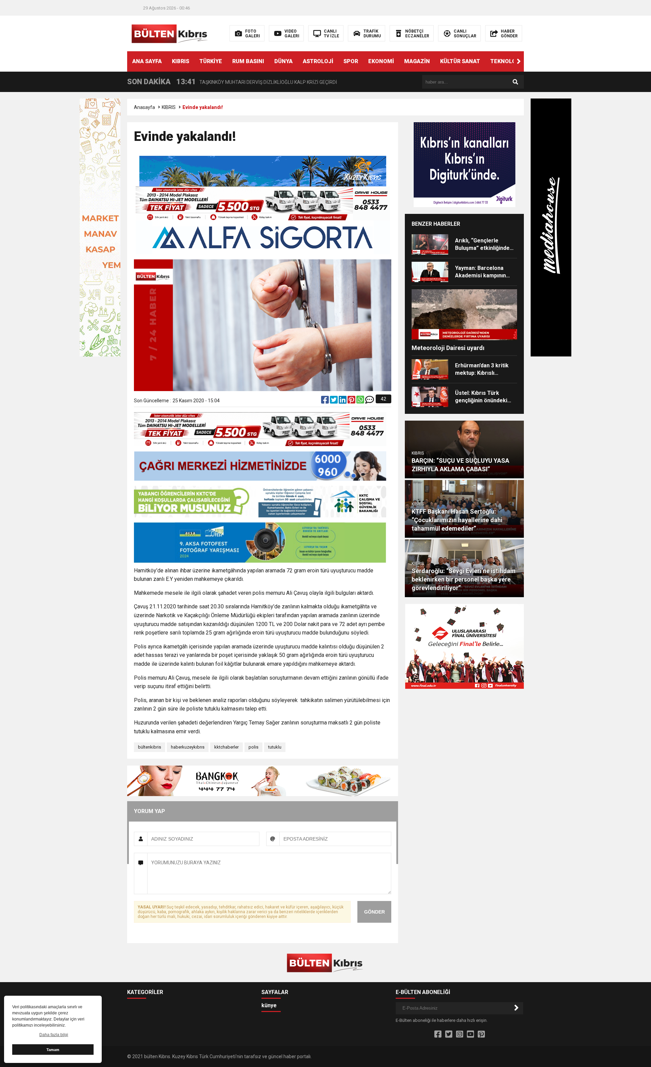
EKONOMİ (381, 61)
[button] (519, 61)
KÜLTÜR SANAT (460, 61)
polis (253, 747)
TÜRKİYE (210, 61)
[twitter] (334, 401)
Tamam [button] (52, 1050)
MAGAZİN (417, 61)
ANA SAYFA (147, 61)
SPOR (350, 61)
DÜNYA (283, 61)
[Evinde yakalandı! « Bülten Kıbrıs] (170, 33)
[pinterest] (352, 401)
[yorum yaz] (369, 401)
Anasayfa (144, 107)
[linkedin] (343, 401)
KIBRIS (180, 61)
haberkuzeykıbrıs (187, 747)
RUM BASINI (248, 61)
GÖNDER (374, 912)
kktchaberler (226, 747)
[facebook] (325, 401)
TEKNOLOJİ (505, 61)
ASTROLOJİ (318, 61)
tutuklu (274, 747)
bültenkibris (149, 747)
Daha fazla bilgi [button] (53, 1034)
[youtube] (470, 1034)
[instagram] (459, 1034)
